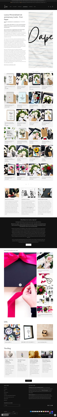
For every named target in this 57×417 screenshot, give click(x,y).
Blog (4, 390)
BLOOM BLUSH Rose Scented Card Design (43, 270)
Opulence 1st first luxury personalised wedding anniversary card (34, 177)
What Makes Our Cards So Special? (46, 360)
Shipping (5, 393)
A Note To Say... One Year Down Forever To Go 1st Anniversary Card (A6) (9, 123)
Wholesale (5, 400)
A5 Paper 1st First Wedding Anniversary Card (10, 87)
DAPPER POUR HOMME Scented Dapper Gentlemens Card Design (34, 105)
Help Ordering (6, 392)
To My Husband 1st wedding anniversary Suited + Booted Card (46, 141)
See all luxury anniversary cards (9, 64)
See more (28, 244)
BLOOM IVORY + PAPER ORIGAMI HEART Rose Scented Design (21, 87)
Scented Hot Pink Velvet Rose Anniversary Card (21, 177)
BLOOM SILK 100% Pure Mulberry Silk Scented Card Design (47, 87)
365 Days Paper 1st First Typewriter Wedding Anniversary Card (9, 141)
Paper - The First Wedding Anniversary (9, 361)
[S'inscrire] (19, 405)
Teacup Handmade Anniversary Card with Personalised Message (9, 177)
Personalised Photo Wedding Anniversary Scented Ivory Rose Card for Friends (9, 159)
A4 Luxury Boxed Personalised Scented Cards (45, 315)
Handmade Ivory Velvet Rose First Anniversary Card (34, 123)
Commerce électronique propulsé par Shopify (48, 414)
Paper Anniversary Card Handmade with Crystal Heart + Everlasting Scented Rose (21, 123)
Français (15, 413)
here (42, 213)
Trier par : (33, 71)
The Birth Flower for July (21, 360)
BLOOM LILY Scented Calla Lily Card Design (46, 105)
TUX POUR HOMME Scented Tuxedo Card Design (46, 159)
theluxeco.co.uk (41, 414)
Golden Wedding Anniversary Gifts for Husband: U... (34, 361)
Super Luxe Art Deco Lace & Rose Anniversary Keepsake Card (46, 123)
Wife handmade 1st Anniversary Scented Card (34, 141)
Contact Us (5, 389)
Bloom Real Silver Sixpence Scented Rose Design (22, 159)
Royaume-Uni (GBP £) (7, 413)
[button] (11, 7)
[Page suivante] (31, 184)
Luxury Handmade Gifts (42, 342)
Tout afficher (28, 380)
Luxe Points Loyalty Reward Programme (10, 395)
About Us (5, 387)
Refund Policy (6, 398)
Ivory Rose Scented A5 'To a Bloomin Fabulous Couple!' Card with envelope (22, 141)
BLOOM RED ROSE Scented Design (46, 177)
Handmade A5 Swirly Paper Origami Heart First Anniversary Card (9, 105)
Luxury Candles (7, 342)
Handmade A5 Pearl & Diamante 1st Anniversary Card (22, 105)
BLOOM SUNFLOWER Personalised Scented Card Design (34, 159)
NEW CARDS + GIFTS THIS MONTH (27, 342)
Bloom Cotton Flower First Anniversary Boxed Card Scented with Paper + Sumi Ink (35, 87)
